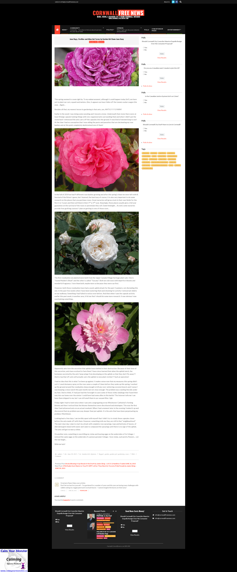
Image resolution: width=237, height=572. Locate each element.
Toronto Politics (146, 155)
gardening (121, 454)
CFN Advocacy (153, 159)
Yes (146, 48)
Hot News (106, 516)
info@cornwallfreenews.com (165, 518)
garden (107, 454)
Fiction (171, 165)
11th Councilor (146, 165)
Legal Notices (162, 152)
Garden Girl (93, 42)
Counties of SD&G (110, 527)
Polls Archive (147, 86)
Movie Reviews (172, 159)
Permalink (83, 490)
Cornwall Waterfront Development (159, 165)
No (146, 50)
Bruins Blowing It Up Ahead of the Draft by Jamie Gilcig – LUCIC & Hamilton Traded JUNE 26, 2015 (100, 464)
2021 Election (146, 162)
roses (127, 454)
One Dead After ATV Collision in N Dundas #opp (106, 524)
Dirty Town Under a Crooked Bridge (159, 162)
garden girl (113, 454)
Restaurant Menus (172, 155)
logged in (66, 500)
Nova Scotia (145, 152)
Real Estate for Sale (147, 168)
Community (100, 527)
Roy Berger (153, 152)
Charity (154, 155)
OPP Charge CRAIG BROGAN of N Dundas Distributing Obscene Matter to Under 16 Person (106, 532)
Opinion (101, 42)
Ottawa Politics (162, 159)
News (108, 520)
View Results (161, 58)
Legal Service (171, 152)
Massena (145, 159)
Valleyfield (178, 165)
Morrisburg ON (101, 520)
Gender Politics (162, 155)
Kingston (108, 518)
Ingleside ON (100, 518)
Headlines (100, 516)
